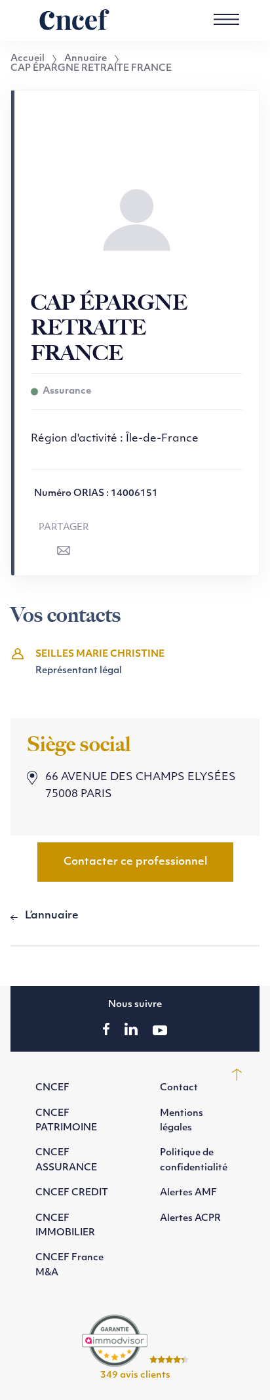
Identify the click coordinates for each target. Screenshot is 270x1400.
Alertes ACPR (190, 1219)
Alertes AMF (188, 1193)
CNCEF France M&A (69, 1265)
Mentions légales (181, 1121)
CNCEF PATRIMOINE (66, 1121)
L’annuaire (52, 916)
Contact (179, 1088)
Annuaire (85, 59)
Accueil (27, 59)
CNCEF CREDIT (71, 1193)
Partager (64, 528)
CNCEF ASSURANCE (66, 1160)
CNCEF (52, 1088)
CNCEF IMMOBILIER (65, 1226)
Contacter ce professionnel (135, 862)
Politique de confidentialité (193, 1160)
